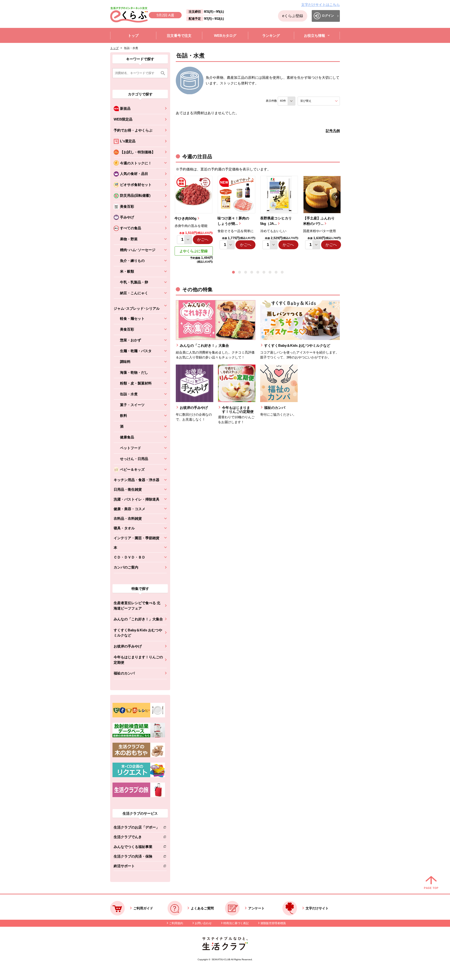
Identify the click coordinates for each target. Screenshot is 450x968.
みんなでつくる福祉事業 (136, 848)
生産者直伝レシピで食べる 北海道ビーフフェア (137, 605)
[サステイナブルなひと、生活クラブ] (225, 949)
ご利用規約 (176, 923)
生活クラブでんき (136, 838)
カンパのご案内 (126, 567)
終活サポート (136, 867)
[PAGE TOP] (431, 883)
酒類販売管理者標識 (273, 923)
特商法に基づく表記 (236, 923)
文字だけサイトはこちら (320, 5)
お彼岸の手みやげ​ (128, 646)
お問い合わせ (203, 923)
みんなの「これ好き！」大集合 (138, 619)
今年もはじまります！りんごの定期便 (138, 659)
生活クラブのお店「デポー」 (136, 828)
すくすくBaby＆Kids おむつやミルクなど (138, 632)
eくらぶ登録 (292, 16)
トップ (114, 48)
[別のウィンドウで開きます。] (138, 736)
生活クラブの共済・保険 (136, 857)
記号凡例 (333, 131)
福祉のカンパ (124, 673)
